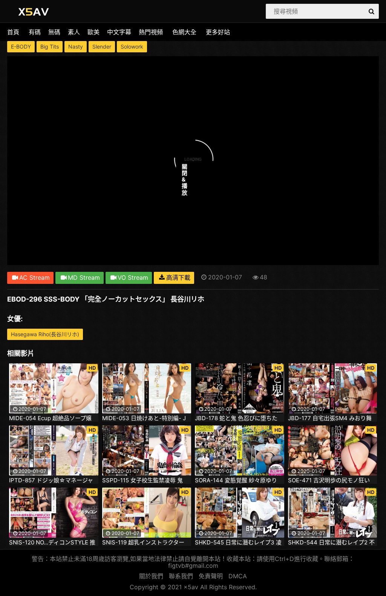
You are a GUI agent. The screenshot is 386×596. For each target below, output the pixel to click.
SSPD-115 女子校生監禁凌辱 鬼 (142, 480)
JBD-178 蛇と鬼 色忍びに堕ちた (236, 418)
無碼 (54, 32)
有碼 (35, 32)
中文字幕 (119, 32)
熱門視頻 (151, 32)
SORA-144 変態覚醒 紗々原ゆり (236, 480)
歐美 (93, 32)
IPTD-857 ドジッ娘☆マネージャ (51, 480)
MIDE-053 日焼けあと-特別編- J (144, 418)
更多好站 (218, 32)
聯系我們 (181, 576)
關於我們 (151, 576)
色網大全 (184, 32)
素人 (74, 32)
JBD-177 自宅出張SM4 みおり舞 (330, 418)
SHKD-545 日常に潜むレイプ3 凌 (238, 542)
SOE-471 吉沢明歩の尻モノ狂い (329, 480)
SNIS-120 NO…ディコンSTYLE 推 (52, 542)
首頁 (13, 32)
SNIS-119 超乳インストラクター (143, 542)
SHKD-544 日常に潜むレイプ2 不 (331, 542)
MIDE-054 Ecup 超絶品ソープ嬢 (50, 418)
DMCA (237, 576)
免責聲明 (211, 576)
